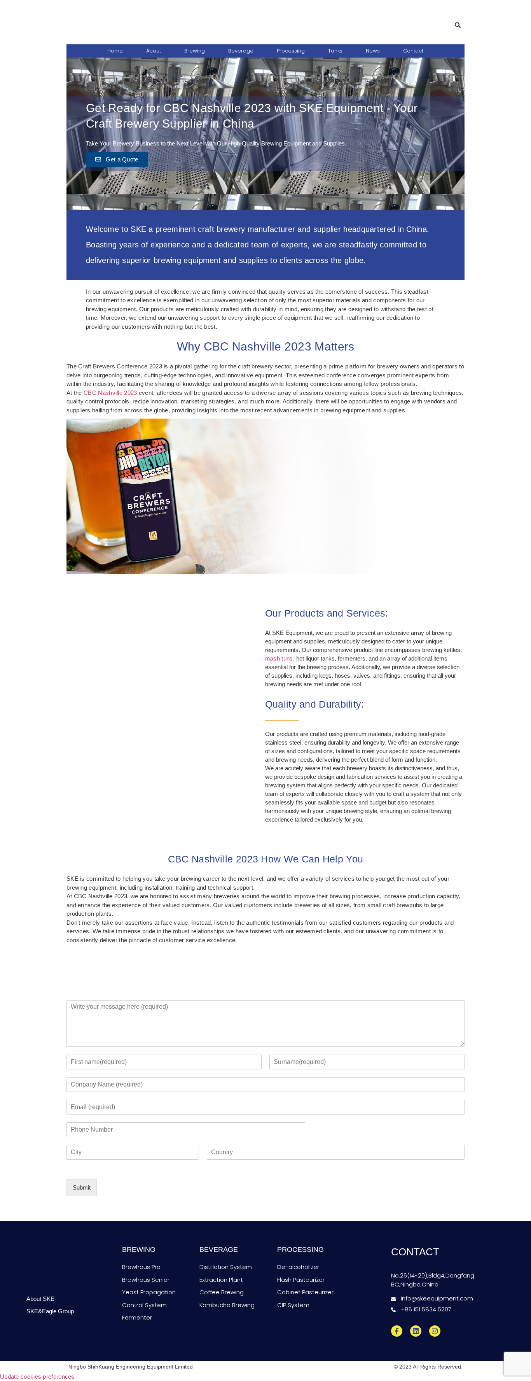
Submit (82, 1187)
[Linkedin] (415, 1331)
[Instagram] (434, 1331)
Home (115, 50)
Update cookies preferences (37, 1376)
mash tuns (279, 658)
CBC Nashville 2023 (110, 392)
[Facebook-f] (396, 1331)
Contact (413, 50)
